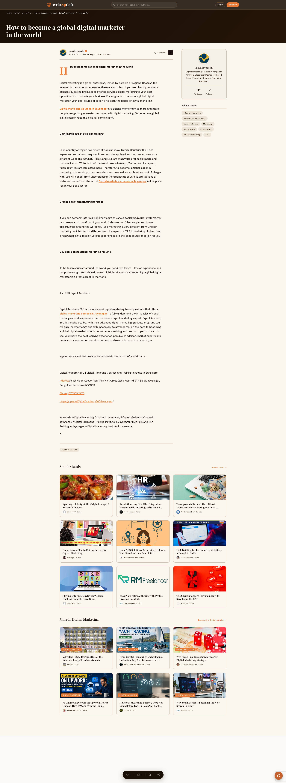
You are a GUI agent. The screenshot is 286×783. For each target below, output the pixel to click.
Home (8, 13)
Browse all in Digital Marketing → (212, 620)
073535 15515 (76, 393)
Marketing (207, 124)
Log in (220, 4)
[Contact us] (279, 776)
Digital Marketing (22, 13)
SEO (207, 134)
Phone (63, 393)
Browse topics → (219, 467)
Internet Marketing (192, 113)
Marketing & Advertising (195, 118)
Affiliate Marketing (192, 134)
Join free (233, 4)
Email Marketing (191, 124)
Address (64, 380)
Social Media (189, 129)
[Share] (158, 774)
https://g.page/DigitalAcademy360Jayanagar (86, 401)
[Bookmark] (149, 774)
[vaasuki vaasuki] (63, 52)
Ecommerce (206, 129)
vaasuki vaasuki (76, 51)
